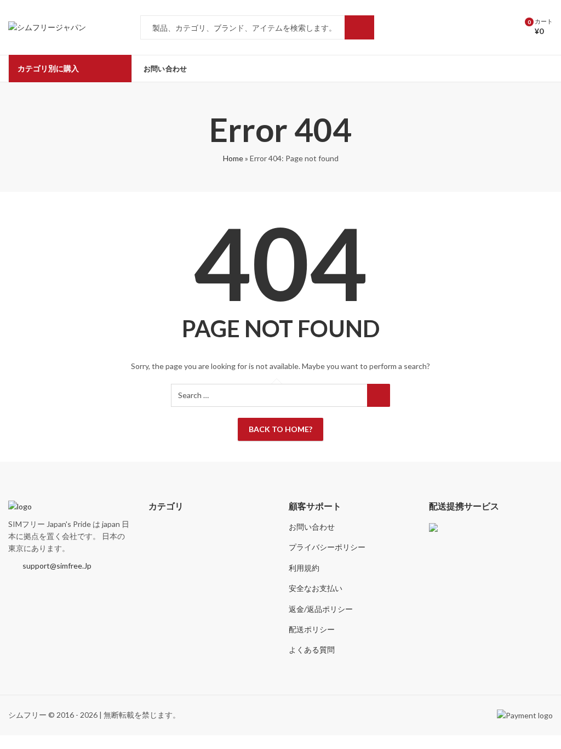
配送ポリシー (312, 629)
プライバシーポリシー (327, 547)
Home (233, 158)
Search (359, 27)
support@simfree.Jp (56, 565)
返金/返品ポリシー (321, 609)
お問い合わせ (312, 526)
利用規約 (304, 567)
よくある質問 (312, 649)
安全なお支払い (315, 588)
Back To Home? (280, 429)
